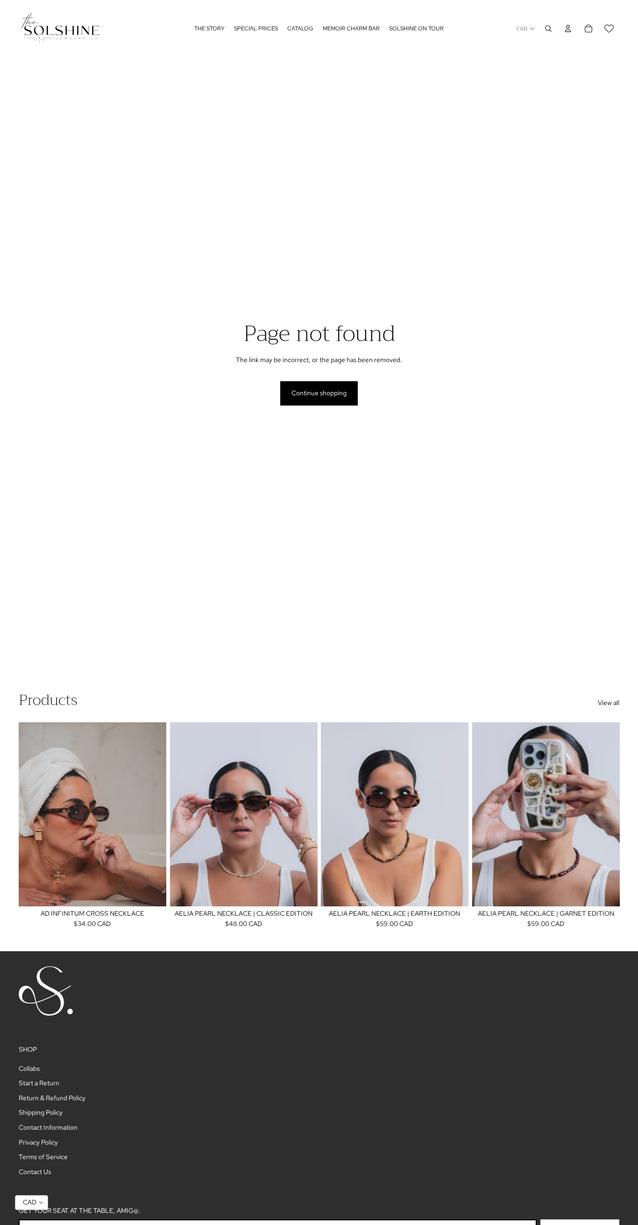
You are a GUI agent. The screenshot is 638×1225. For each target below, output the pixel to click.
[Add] (151, 892)
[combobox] (31, 1202)
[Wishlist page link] (609, 28)
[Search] (548, 28)
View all (608, 702)
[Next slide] (152, 814)
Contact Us (35, 1172)
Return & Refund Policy (52, 1098)
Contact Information (48, 1127)
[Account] (568, 28)
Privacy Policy (38, 1142)
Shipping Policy (41, 1112)
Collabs (29, 1068)
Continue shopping (319, 393)
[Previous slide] (33, 814)
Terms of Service (43, 1157)
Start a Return (39, 1083)
